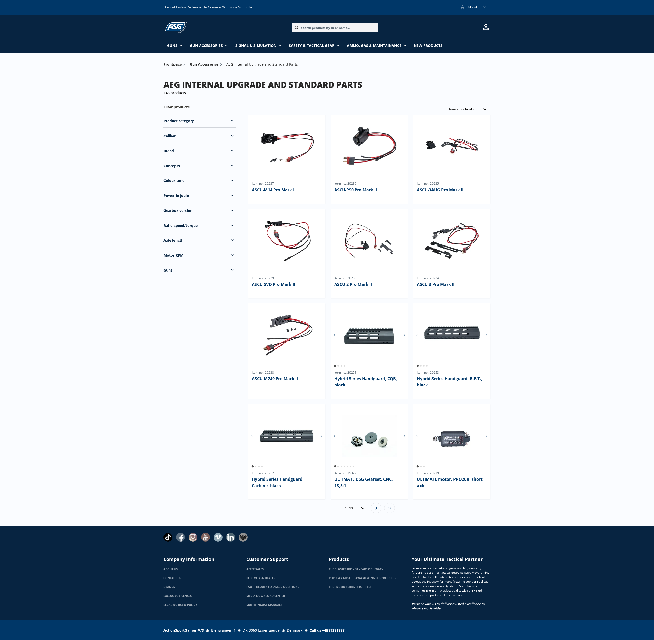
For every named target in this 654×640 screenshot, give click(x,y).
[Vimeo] (218, 537)
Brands (169, 587)
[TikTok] (168, 537)
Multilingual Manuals (264, 605)
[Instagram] (193, 537)
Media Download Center (265, 596)
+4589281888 (333, 630)
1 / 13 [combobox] (349, 508)
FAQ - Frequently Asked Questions (272, 587)
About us (171, 569)
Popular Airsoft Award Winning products (362, 578)
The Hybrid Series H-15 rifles (350, 587)
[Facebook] (180, 537)
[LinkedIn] (230, 537)
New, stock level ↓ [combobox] (461, 109)
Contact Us (172, 578)
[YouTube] (205, 537)
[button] (232, 120)
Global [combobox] (472, 7)
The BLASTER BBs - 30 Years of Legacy (356, 569)
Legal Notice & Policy (180, 605)
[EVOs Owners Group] (243, 537)
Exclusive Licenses (178, 596)
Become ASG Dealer (260, 578)
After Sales (255, 569)
